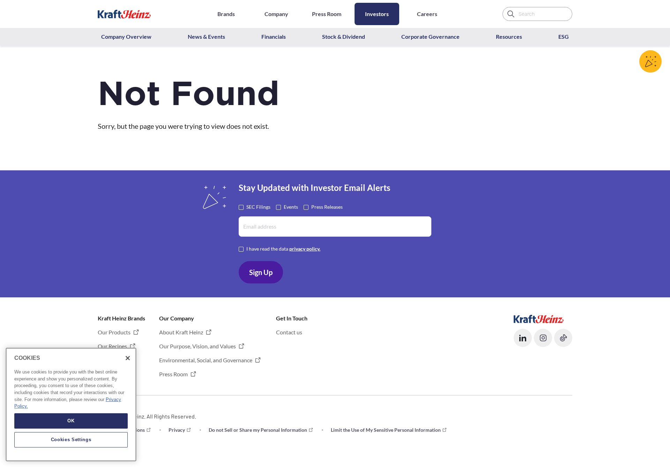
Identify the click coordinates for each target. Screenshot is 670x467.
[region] (71, 404)
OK (70, 420)
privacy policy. (304, 249)
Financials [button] (273, 36)
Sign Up (261, 272)
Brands (226, 13)
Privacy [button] (177, 430)
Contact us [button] (289, 332)
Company (276, 13)
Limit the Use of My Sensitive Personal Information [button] (386, 430)
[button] (523, 338)
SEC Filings (258, 207)
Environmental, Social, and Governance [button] (205, 360)
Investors (377, 13)
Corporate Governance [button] (430, 36)
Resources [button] (509, 36)
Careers (427, 13)
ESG (563, 36)
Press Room (326, 13)
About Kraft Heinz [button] (181, 332)
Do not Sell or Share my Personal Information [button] (258, 430)
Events (291, 207)
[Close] (127, 358)
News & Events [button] (206, 36)
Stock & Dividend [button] (343, 36)
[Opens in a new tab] (539, 318)
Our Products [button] (114, 332)
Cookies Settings (71, 439)
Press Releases (327, 207)
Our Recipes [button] (112, 346)
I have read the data (283, 249)
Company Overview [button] (126, 36)
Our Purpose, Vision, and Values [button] (197, 346)
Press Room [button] (173, 374)
